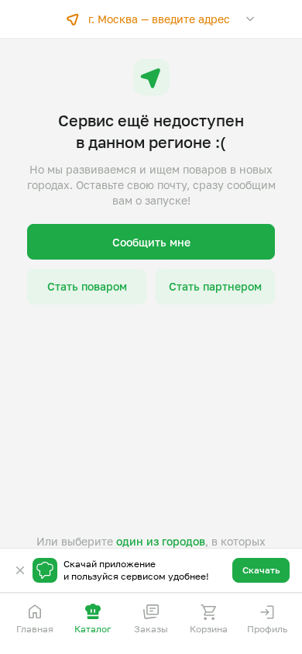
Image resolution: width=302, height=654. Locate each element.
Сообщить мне (151, 242)
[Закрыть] (20, 570)
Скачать (261, 570)
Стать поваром (87, 286)
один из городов (160, 541)
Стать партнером (215, 286)
